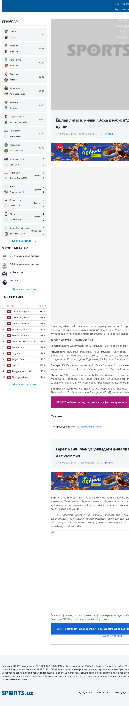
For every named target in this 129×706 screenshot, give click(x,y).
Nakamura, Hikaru (19, 317)
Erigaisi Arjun (16, 359)
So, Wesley (16, 347)
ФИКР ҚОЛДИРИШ (113, 636)
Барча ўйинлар (21, 240)
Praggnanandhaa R (20, 371)
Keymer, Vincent (18, 335)
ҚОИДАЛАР (85, 692)
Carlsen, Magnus (18, 311)
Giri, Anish (15, 353)
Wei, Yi (13, 365)
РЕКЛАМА (102, 692)
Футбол (108, 133)
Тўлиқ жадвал (22, 289)
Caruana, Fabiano (19, 323)
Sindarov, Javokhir (19, 329)
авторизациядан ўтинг (89, 426)
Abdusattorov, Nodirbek (22, 341)
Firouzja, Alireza (18, 377)
